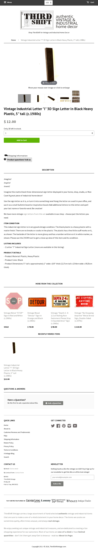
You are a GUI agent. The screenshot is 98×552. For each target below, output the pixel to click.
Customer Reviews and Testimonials (17, 432)
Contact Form (19, 473)
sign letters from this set (34, 214)
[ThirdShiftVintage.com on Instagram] (69, 427)
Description (48, 170)
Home (13, 40)
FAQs (5, 436)
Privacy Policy (9, 446)
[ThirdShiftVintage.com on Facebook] (58, 427)
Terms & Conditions (11, 450)
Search (6, 457)
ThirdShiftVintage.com (58, 547)
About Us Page (65, 535)
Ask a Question (54, 403)
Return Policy (8, 443)
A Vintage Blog (9, 453)
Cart (92, 2)
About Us (7, 429)
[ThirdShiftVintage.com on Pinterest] (64, 427)
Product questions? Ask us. (19, 159)
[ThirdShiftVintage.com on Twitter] (53, 427)
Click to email (14, 469)
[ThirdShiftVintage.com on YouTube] (75, 427)
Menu (9, 2)
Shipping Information (11, 439)
